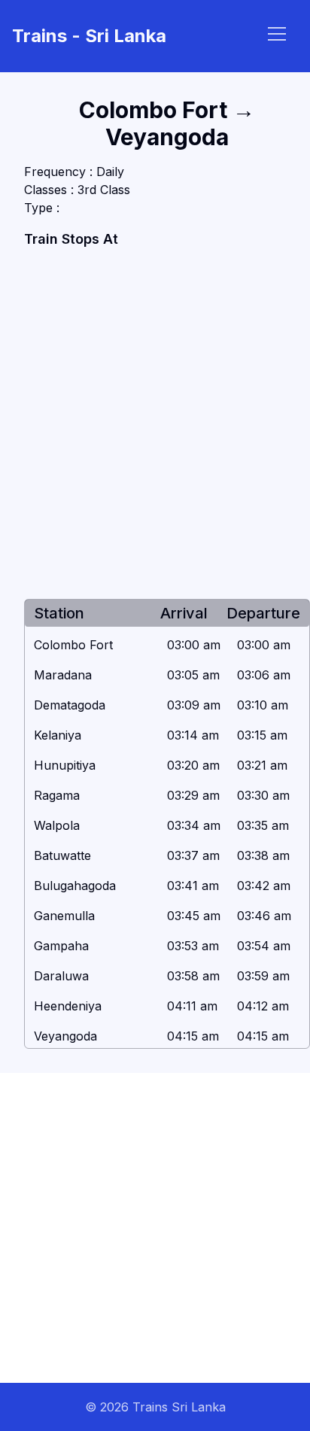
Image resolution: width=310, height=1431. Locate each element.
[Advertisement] (155, 424)
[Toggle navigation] (277, 34)
